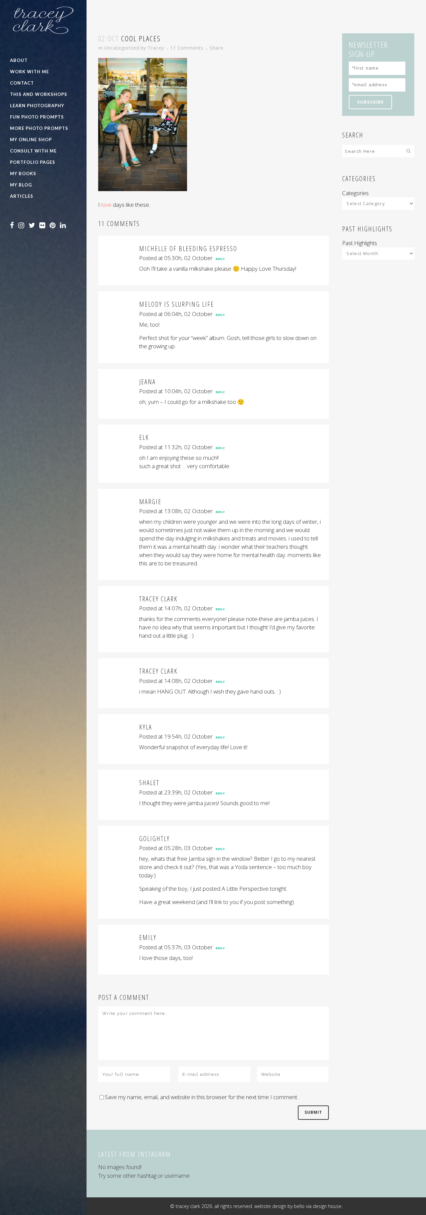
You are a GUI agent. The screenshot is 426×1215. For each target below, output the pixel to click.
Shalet (149, 782)
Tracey (155, 47)
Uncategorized (121, 47)
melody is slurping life (176, 304)
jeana (147, 381)
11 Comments (186, 47)
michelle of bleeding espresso (188, 248)
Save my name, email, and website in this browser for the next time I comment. (201, 1097)
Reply (220, 259)
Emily (147, 937)
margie (150, 501)
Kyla (145, 727)
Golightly (154, 838)
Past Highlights (359, 243)
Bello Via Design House (317, 1206)
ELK (144, 437)
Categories (355, 193)
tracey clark (158, 598)
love (106, 204)
